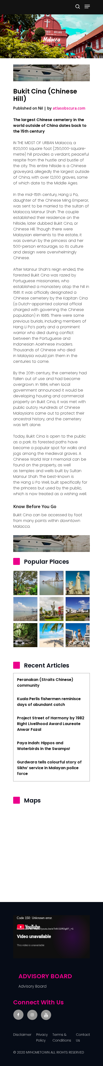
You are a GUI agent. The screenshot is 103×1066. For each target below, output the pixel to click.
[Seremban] (25, 635)
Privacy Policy (42, 1037)
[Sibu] (51, 609)
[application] (51, 936)
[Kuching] (77, 635)
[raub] (25, 583)
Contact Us (83, 1037)
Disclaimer (22, 1034)
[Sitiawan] (77, 583)
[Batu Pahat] (51, 583)
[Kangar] (77, 609)
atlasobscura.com (69, 108)
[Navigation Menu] (87, 6)
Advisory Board (32, 986)
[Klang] (25, 609)
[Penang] (51, 635)
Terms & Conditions (61, 1037)
